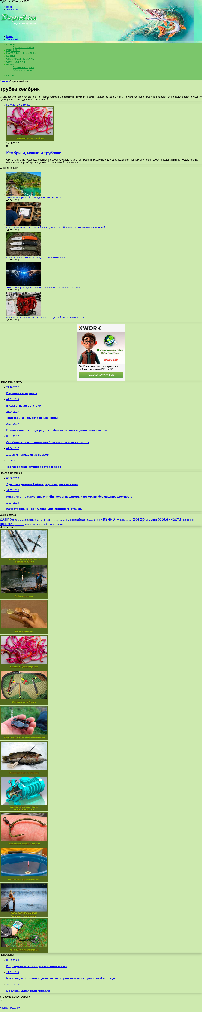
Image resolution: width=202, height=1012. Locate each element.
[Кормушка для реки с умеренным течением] (24, 739)
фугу (60, 524)
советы (53, 524)
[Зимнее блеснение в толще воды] (24, 775)
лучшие (120, 519)
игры (97, 519)
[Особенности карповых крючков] (24, 845)
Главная (5, 81)
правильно (188, 519)
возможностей (58, 520)
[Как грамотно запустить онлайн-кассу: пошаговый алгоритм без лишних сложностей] (23, 224)
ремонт (40, 524)
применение (29, 524)
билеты (40, 520)
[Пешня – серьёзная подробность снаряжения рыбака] (24, 562)
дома (91, 520)
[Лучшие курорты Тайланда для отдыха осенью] (23, 194)
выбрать (81, 519)
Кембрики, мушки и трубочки (33, 153)
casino (6, 519)
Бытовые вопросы (23, 67)
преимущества (12, 524)
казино (108, 519)
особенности (169, 519)
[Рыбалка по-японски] (24, 598)
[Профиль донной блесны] (24, 704)
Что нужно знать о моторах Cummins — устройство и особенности (45, 317)
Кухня (10, 56)
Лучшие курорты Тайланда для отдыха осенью (33, 197)
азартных (30, 519)
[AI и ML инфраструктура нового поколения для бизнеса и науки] (23, 284)
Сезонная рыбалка (20, 59)
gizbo (15, 519)
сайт (46, 524)
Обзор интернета (23, 70)
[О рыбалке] (19, 31)
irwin (22, 520)
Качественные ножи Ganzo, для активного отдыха (35, 257)
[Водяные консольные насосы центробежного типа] (24, 810)
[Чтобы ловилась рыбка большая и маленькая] (24, 916)
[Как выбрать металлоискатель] (24, 952)
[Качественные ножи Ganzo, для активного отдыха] (23, 254)
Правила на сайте (23, 47)
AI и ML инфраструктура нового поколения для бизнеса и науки (43, 287)
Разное (11, 64)
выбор (70, 519)
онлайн (151, 519)
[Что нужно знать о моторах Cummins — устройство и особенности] (23, 314)
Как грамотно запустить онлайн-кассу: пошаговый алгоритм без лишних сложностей (55, 227)
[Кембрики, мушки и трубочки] (24, 668)
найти (129, 520)
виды (47, 519)
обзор (139, 519)
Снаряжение (15, 61)
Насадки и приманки (21, 53)
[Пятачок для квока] (24, 633)
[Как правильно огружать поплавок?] (24, 881)
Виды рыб (13, 50)
